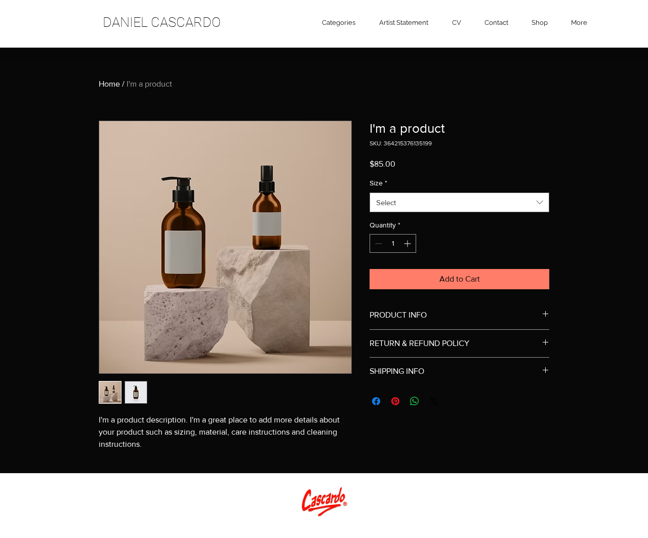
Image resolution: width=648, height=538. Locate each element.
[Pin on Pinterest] (395, 401)
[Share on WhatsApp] (415, 401)
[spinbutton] (393, 243)
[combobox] (459, 202)
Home (109, 84)
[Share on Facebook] (376, 401)
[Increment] (408, 243)
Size (378, 183)
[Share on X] (434, 401)
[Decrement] (377, 243)
